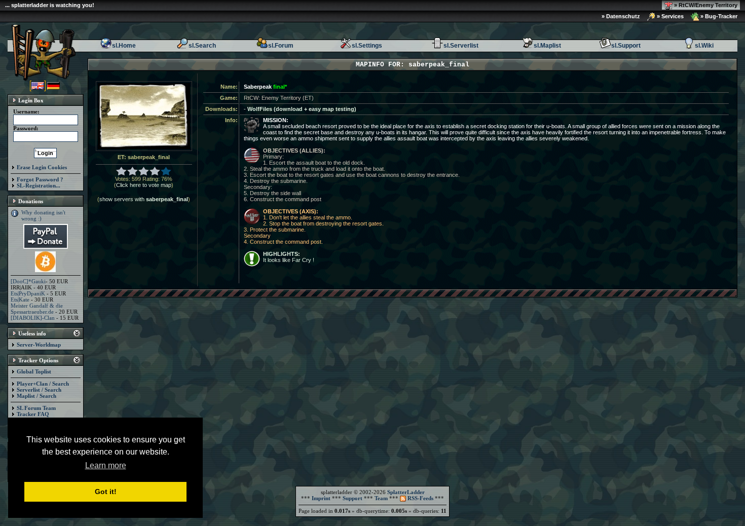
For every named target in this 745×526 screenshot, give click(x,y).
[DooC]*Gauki (28, 281)
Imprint (321, 498)
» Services (669, 16)
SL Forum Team (36, 408)
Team (381, 498)
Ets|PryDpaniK (28, 293)
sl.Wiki (704, 45)
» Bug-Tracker (718, 16)
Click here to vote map (143, 185)
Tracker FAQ (33, 414)
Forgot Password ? (40, 179)
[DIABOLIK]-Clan (33, 318)
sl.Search (202, 45)
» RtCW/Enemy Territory (705, 5)
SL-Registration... (38, 185)
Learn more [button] (105, 465)
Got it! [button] (106, 491)
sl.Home (124, 45)
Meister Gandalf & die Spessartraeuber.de (37, 309)
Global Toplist (34, 371)
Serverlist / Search (39, 390)
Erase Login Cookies (42, 167)
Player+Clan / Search (43, 384)
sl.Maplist (547, 45)
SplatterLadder (406, 492)
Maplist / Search (36, 396)
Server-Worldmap (39, 345)
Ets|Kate (20, 299)
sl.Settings (367, 45)
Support (352, 498)
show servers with (143, 199)
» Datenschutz (621, 16)
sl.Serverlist (460, 45)
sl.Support (626, 45)
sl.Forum (280, 45)
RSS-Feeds (419, 498)
